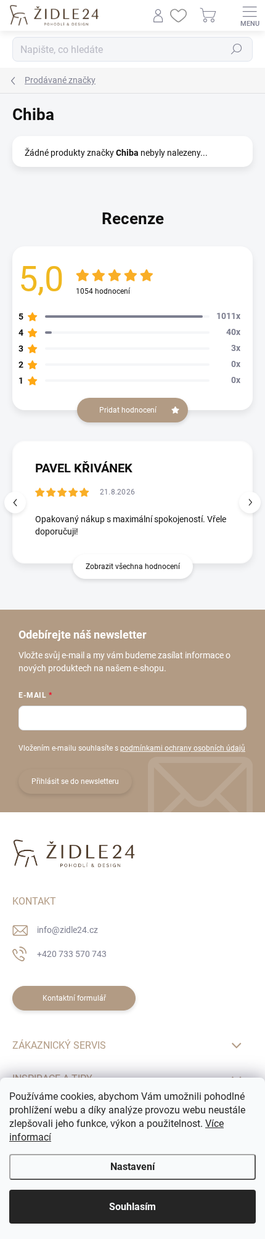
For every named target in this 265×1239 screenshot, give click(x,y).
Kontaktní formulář (74, 998)
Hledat (237, 49)
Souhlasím (132, 1207)
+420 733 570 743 (72, 954)
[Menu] (249, 15)
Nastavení (132, 1166)
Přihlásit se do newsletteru (75, 781)
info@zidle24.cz (67, 930)
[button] (250, 502)
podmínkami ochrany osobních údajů (182, 748)
